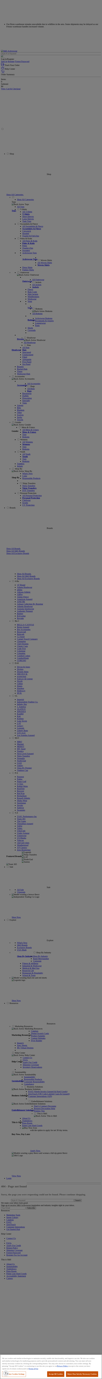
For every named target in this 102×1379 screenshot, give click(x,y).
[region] (51, 1366)
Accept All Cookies (56, 1374)
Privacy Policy (62, 1366)
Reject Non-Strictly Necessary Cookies (82, 1374)
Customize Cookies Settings (14, 1374)
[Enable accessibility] (6, 1373)
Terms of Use (33, 1369)
